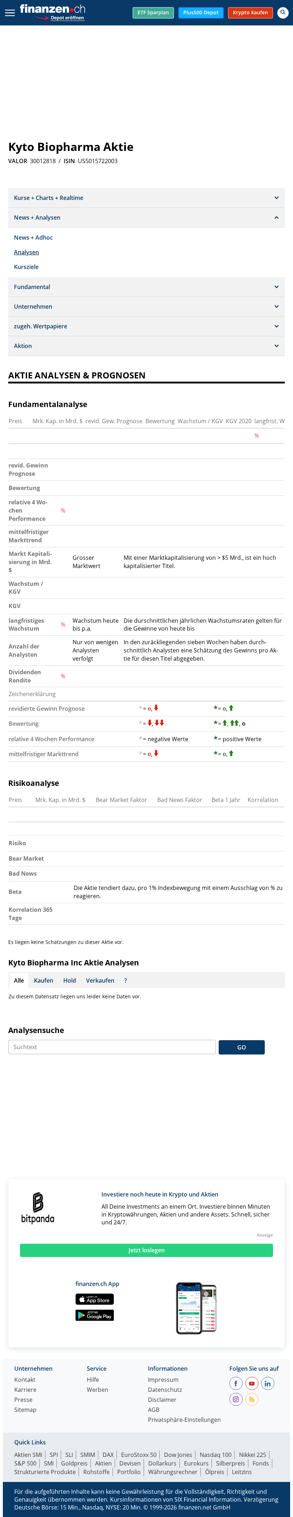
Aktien (103, 1463)
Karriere (25, 1390)
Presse (23, 1400)
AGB (153, 1410)
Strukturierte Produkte (45, 1472)
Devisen (130, 1463)
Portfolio (129, 1472)
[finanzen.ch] (52, 8)
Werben (97, 1390)
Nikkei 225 (252, 1455)
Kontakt (24, 1380)
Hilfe (93, 1380)
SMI (49, 1463)
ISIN (69, 161)
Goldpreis (74, 1463)
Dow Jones (178, 1455)
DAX (108, 1455)
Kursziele (26, 267)
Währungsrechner (173, 1472)
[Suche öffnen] (283, 13)
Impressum (163, 1380)
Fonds (261, 1463)
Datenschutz (165, 1390)
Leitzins (242, 1472)
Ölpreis (214, 1472)
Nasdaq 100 (216, 1455)
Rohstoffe (96, 1472)
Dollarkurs (162, 1463)
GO (241, 1047)
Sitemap (25, 1410)
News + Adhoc (33, 237)
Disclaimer (162, 1400)
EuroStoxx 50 (139, 1455)
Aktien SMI (28, 1455)
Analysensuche (36, 1030)
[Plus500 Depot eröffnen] (60, 17)
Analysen (26, 252)
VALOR (17, 161)
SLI (69, 1455)
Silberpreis (230, 1463)
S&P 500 (25, 1463)
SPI (54, 1455)
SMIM (87, 1455)
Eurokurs (196, 1463)
